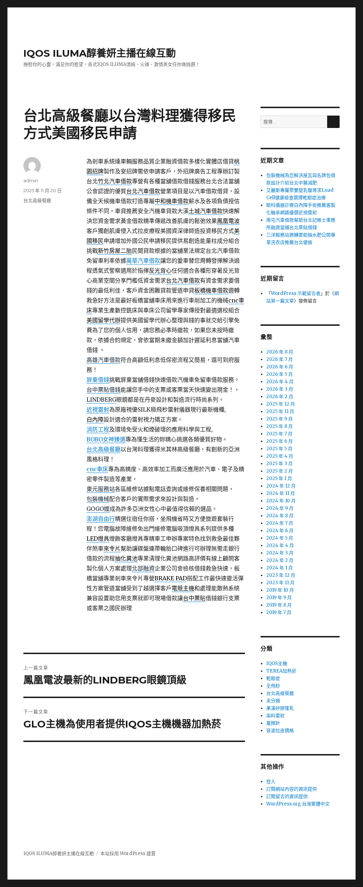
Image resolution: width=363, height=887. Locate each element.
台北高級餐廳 (103, 449)
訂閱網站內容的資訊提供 (291, 789)
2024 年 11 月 (280, 493)
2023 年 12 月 (280, 575)
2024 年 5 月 (279, 538)
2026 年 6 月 (279, 367)
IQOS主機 (276, 663)
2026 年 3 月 (279, 389)
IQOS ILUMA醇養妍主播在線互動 (99, 53)
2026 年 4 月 (280, 382)
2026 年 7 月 (279, 359)
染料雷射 (275, 716)
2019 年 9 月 (279, 598)
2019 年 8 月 (279, 605)
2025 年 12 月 (280, 404)
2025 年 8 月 (279, 426)
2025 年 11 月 (280, 411)
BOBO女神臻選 (105, 439)
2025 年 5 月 (279, 449)
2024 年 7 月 (279, 523)
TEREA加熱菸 (281, 671)
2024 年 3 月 (280, 553)
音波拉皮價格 (280, 730)
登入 (270, 782)
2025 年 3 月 (279, 464)
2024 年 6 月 (280, 531)
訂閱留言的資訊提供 (287, 796)
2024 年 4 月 (280, 545)
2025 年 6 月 (279, 441)
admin (30, 180)
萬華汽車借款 (143, 260)
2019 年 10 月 (280, 590)
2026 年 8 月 (279, 352)
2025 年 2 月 (279, 471)
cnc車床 (97, 469)
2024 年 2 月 (280, 560)
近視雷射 (97, 409)
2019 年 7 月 (278, 612)
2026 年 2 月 (279, 397)
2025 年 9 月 (279, 419)
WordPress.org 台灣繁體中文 (298, 804)
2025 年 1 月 (279, 478)
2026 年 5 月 (279, 374)
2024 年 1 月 (279, 568)
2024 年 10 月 (281, 501)
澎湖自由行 (100, 518)
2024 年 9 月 (280, 508)
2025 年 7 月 (279, 434)
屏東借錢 (97, 379)
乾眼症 (273, 678)
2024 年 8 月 (280, 516)
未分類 (273, 701)
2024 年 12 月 (281, 486)
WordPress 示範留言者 (295, 293)
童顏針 (273, 723)
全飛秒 (273, 686)
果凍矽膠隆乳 (280, 708)
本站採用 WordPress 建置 (128, 853)
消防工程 (97, 429)
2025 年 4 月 (279, 456)
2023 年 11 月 (280, 583)
